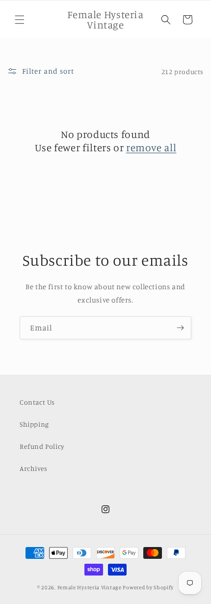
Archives (34, 468)
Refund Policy (42, 446)
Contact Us (37, 402)
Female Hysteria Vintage (89, 587)
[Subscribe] (180, 327)
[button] (19, 19)
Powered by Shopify (148, 587)
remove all (151, 147)
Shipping (34, 424)
